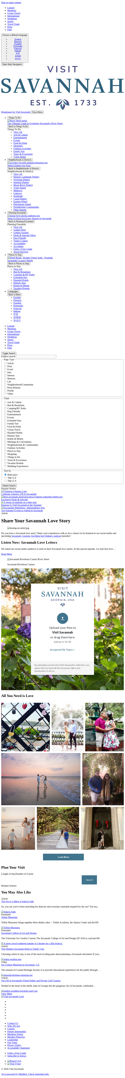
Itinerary (11, 378)
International (13, 16)
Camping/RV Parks (16, 408)
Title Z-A (11, 481)
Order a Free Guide (16, 1053)
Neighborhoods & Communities (22, 445)
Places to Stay (14, 451)
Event (10, 369)
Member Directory (16, 1037)
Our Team (12, 1042)
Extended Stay (14, 420)
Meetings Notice (15, 1034)
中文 (18, 53)
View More (6, 993)
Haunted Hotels (14, 432)
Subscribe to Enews (16, 1056)
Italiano (18, 51)
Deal (9, 366)
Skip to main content (11, 2)
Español (17, 44)
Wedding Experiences (17, 466)
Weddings (12, 18)
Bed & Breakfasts (15, 405)
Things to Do (13, 457)
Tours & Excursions (17, 460)
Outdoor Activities (16, 448)
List (9, 381)
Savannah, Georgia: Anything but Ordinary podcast (36, 536)
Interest (10, 375)
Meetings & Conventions (19, 442)
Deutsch (17, 42)
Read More (6, 554)
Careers (11, 1028)
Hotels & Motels (15, 439)
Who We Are (13, 1026)
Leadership (12, 1039)
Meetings (11, 10)
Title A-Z (11, 477)
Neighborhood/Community (20, 384)
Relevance (12, 474)
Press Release (13, 387)
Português (17, 46)
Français (18, 48)
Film (9, 29)
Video (10, 393)
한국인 (18, 59)
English (18, 39)
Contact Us (12, 1023)
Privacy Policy (14, 1045)
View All (17, 132)
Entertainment (14, 414)
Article (10, 363)
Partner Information (16, 1031)
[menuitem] (18, 39)
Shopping (12, 454)
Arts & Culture (14, 402)
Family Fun (12, 423)
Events (10, 417)
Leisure (10, 7)
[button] (20, 135)
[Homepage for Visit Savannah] (12, 996)
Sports (10, 21)
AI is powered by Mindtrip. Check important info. (25, 1074)
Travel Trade (13, 24)
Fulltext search (8, 356)
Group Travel (13, 13)
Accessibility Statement (18, 1048)
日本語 (18, 56)
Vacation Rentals (15, 463)
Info (9, 372)
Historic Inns (13, 435)
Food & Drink (14, 426)
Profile (10, 390)
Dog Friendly (13, 411)
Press (9, 27)
